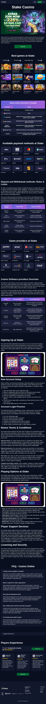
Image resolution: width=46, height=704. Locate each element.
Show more (23, 674)
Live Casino (16, 60)
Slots (39, 60)
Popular (5, 60)
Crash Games (28, 60)
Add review (37, 648)
